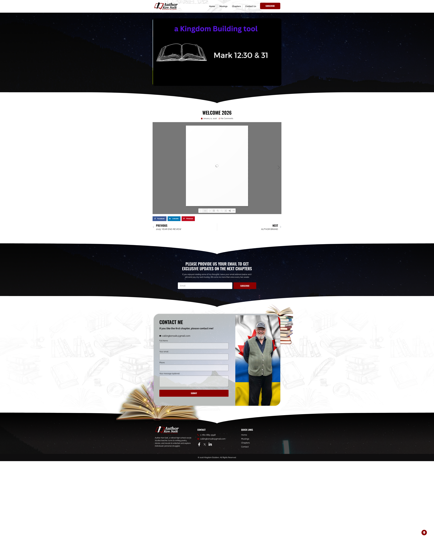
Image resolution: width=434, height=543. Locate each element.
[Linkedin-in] (210, 444)
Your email (163, 352)
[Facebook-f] (199, 444)
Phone (162, 363)
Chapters (236, 6)
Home (212, 6)
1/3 (205, 211)
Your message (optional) (169, 374)
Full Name (163, 341)
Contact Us (250, 6)
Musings (223, 6)
